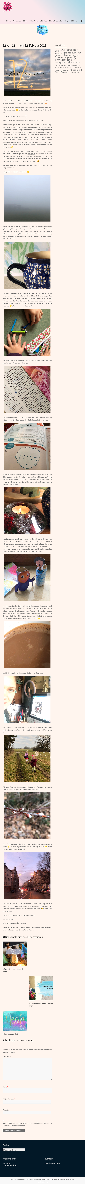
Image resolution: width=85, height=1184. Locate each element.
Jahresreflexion (63, 65)
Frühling (59, 63)
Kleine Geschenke (55, 21)
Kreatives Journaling (74, 65)
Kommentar (7, 1056)
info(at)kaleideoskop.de (52, 1163)
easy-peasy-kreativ (72, 55)
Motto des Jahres (72, 67)
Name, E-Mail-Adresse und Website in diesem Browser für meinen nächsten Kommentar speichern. (27, 1124)
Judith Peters (28, 930)
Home (8, 21)
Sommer (66, 72)
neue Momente (63, 70)
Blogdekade (67, 52)
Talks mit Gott (75, 72)
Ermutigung (65, 60)
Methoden (63, 67)
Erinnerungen (65, 57)
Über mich (17, 21)
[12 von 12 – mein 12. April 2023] (15, 943)
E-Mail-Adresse (9, 1099)
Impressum (6, 1163)
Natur (79, 67)
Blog (24, 21)
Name (5, 1087)
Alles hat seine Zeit (10, 1034)
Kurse (57, 67)
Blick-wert (74, 21)
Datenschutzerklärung (10, 1165)
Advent (58, 50)
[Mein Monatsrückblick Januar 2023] (41, 977)
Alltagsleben (66, 51)
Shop (66, 21)
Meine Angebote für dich (38, 21)
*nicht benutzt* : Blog (42, 1182)
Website (6, 1110)
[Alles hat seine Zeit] (15, 1012)
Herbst (66, 62)
